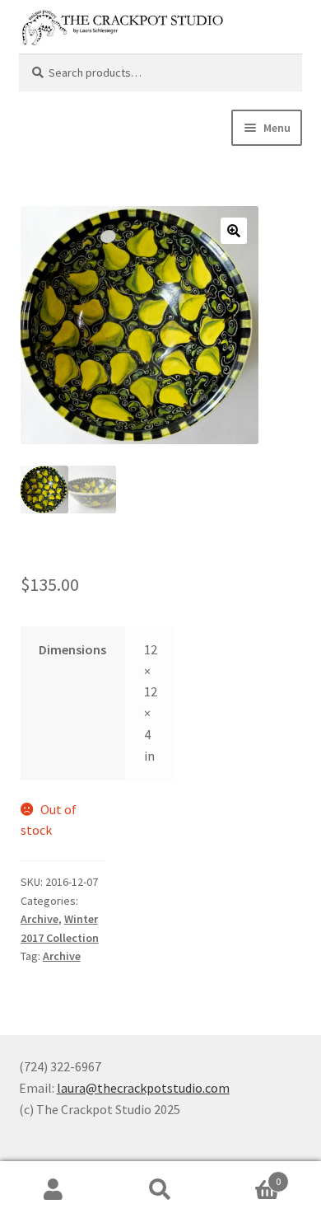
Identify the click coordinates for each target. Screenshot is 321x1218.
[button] (234, 231)
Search (160, 1190)
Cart (247, 1176)
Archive (39, 918)
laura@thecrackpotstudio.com (143, 1088)
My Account (53, 1190)
